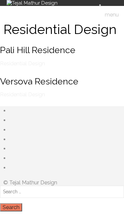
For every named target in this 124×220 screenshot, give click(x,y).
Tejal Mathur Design (33, 182)
